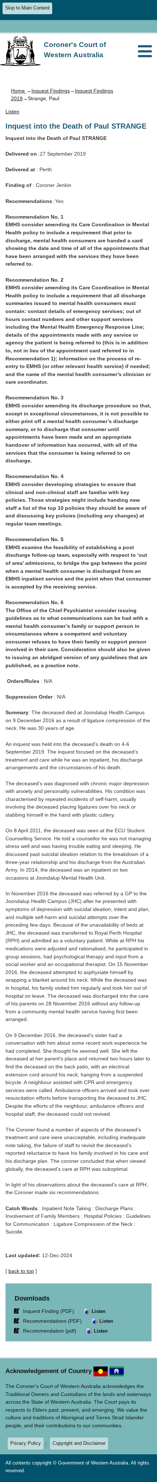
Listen (98, 1311)
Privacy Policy (25, 1443)
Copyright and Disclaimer (79, 1443)
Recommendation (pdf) (46, 1330)
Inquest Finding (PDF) (45, 1311)
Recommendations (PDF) (49, 1321)
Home (18, 91)
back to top (21, 1271)
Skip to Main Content (27, 8)
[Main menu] (144, 52)
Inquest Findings (50, 91)
